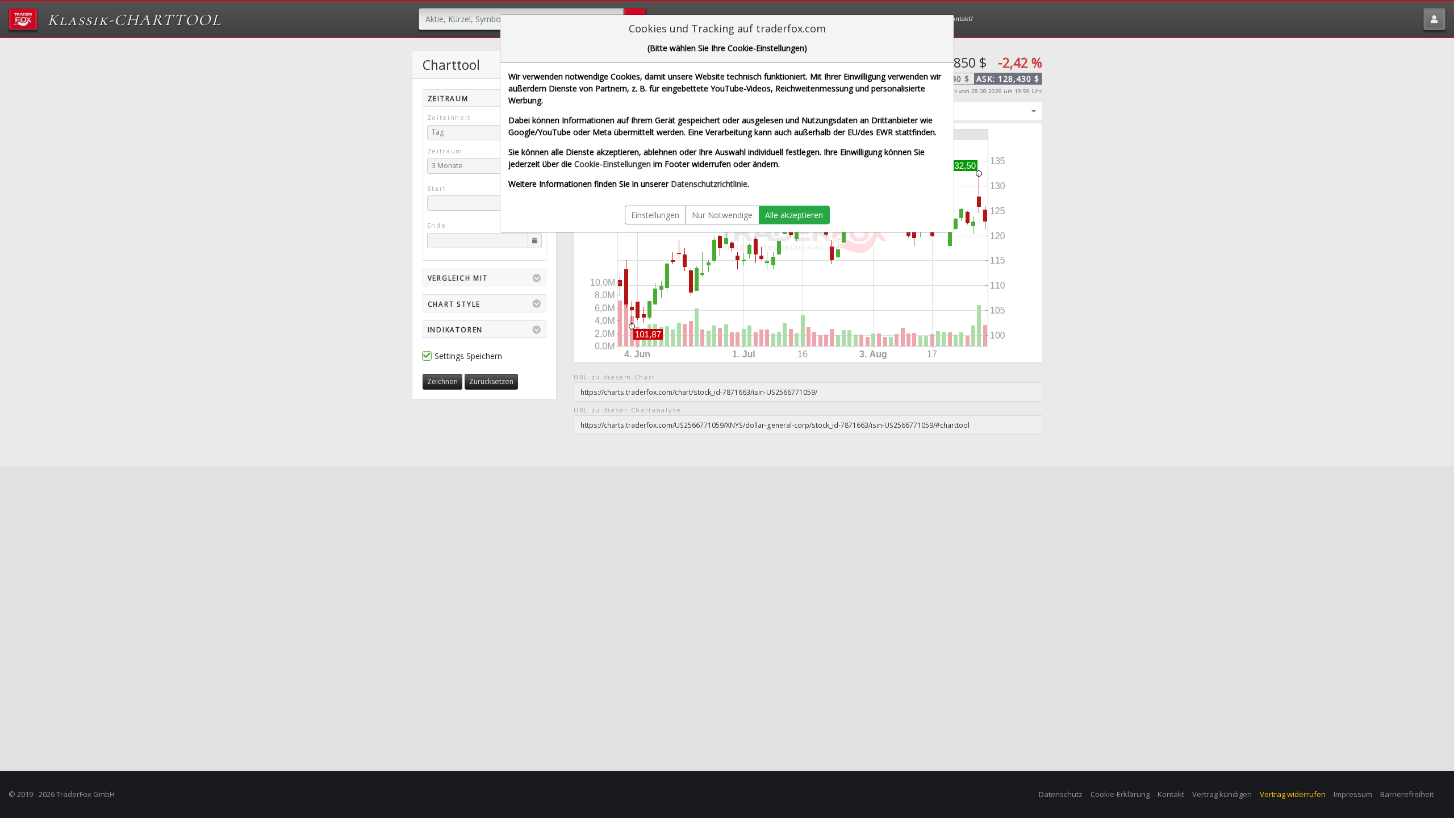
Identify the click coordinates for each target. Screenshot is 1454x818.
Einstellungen (655, 215)
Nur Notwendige (722, 215)
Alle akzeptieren (794, 215)
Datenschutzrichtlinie (709, 183)
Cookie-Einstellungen (612, 163)
